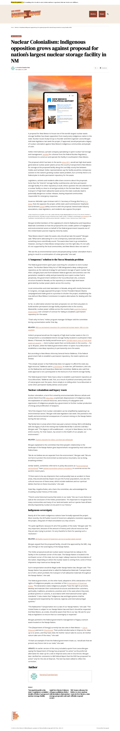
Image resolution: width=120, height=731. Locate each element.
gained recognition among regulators (57, 468)
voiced (42, 206)
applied (45, 154)
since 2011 (66, 162)
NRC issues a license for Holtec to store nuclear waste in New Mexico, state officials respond (80, 693)
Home (12, 27)
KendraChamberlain (23, 67)
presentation (84, 216)
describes (49, 398)
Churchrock (48, 630)
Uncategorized (16, 36)
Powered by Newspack (103, 728)
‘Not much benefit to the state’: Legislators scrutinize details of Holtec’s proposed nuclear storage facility (38, 693)
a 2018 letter (57, 366)
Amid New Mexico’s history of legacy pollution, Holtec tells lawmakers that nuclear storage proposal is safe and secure (59, 694)
